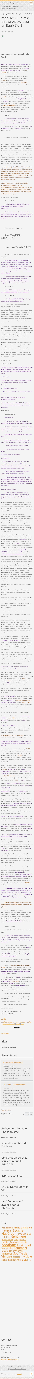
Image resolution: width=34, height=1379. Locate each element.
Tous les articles (6, 1110)
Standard (19, 1374)
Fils (3, 1236)
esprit (18, 1024)
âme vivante (16, 1250)
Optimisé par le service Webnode (17, 1369)
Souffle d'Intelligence (7, 1022)
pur (29, 1233)
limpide (21, 1233)
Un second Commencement (14, 1084)
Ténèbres (7, 1253)
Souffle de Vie (14, 1254)
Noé (3, 1248)
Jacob (23, 1242)
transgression (20, 1239)
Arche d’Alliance (23, 1227)
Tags (3, 1018)
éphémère (18, 1236)
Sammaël (20, 1248)
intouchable (7, 1239)
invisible (22, 1022)
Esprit (20, 1245)
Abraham (9, 1244)
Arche (9, 1248)
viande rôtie (7, 1227)
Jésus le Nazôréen (12, 1232)
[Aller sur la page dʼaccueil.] (14, 4)
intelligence (14, 1259)
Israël (28, 1245)
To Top (31, 1374)
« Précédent (5, 1033)
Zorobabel (14, 1242)
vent (17, 1022)
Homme (6, 1230)
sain (22, 1024)
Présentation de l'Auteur (13, 1062)
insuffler (29, 1022)
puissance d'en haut (8, 1024)
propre (5, 1250)
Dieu (9, 1256)
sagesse (16, 1256)
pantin (5, 1242)
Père (8, 1236)
